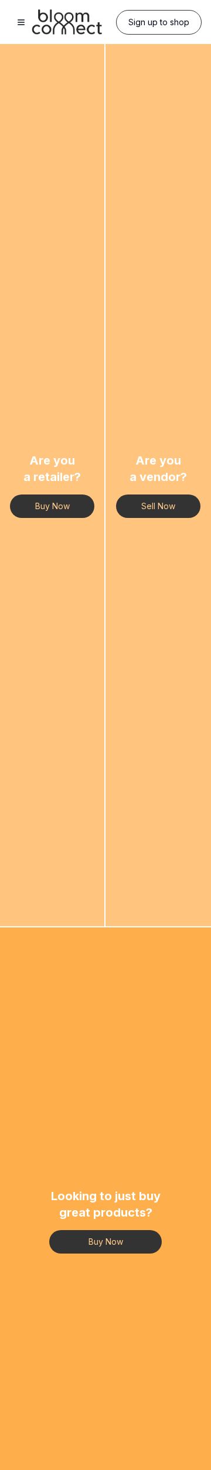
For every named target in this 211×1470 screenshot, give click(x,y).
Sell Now (158, 506)
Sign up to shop (158, 22)
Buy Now (52, 506)
